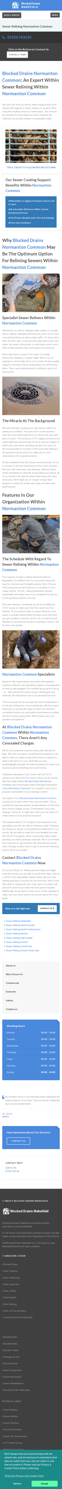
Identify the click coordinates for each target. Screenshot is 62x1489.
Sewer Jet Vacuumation (15, 1436)
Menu (55, 15)
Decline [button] (17, 1483)
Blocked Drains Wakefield (29, 1211)
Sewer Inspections (12, 1370)
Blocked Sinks (10, 1337)
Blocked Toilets (11, 1350)
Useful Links (12, 1401)
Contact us (11, 1009)
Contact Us (46, 908)
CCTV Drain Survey (12, 1443)
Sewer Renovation (12, 1376)
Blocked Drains (10, 1264)
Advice (9, 1000)
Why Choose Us (14, 974)
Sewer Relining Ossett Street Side (22, 950)
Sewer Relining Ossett (17, 942)
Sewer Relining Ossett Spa (19, 946)
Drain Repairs (9, 1297)
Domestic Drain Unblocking (16, 1390)
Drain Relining (10, 1304)
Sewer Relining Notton (17, 933)
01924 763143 (19, 37)
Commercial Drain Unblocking (17, 1317)
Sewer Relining (10, 1416)
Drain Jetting (9, 1291)
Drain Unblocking (11, 1277)
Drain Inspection (11, 1284)
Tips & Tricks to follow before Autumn (31, 167)
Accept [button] (44, 1483)
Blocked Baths (10, 1343)
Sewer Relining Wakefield (18, 921)
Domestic (11, 991)
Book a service (11, 15)
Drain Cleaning (10, 1271)
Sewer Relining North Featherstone (23, 929)
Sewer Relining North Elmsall (20, 925)
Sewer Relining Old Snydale (19, 938)
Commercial (12, 983)
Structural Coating (12, 1429)
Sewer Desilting (11, 1423)
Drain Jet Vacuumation (14, 1310)
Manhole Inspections (13, 1449)
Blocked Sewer (10, 1363)
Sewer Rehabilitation (13, 1383)
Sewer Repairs (10, 1409)
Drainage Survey (11, 1357)
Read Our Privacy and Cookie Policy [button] (24, 1476)
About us (10, 965)
